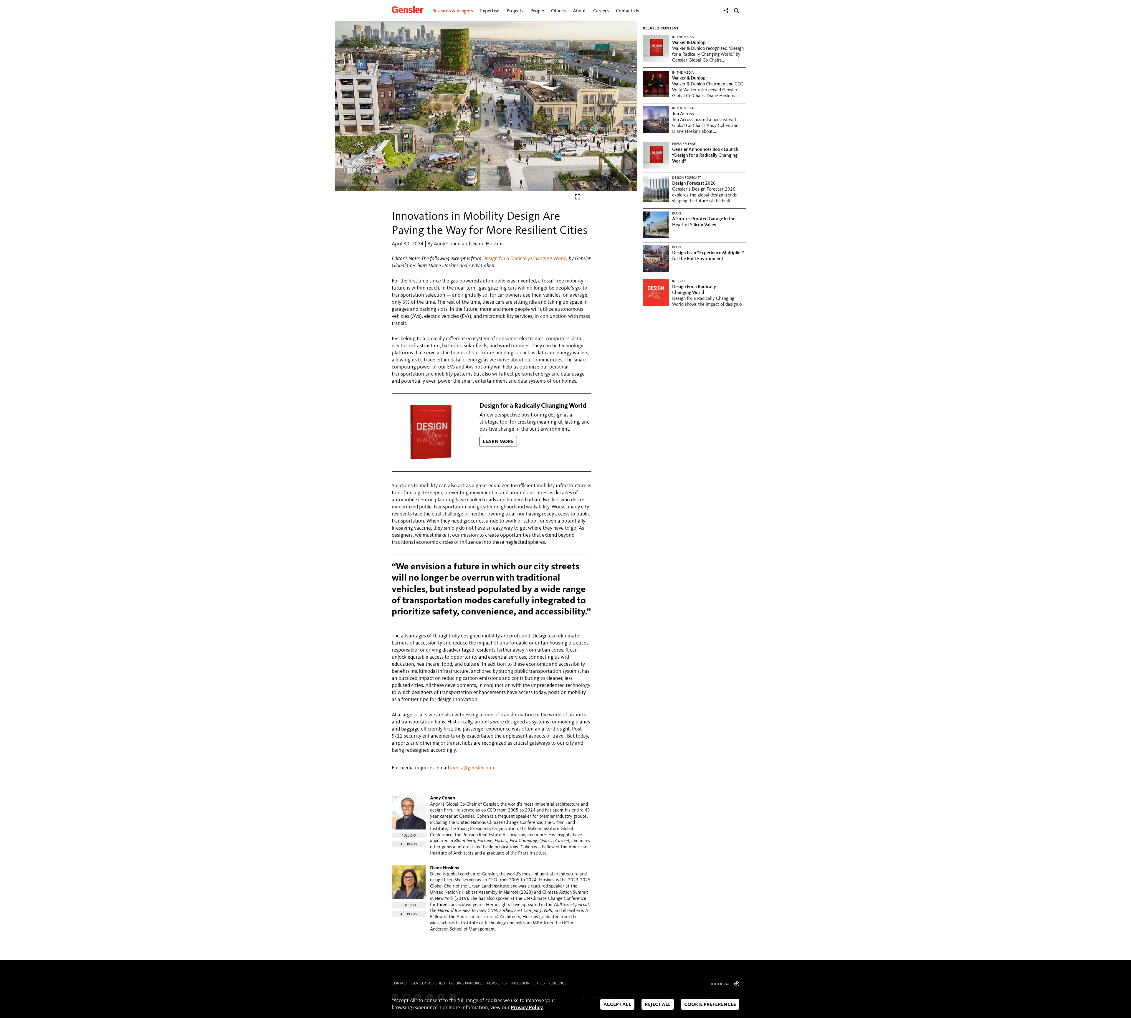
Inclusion (520, 983)
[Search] (736, 10)
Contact (400, 983)
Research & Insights (452, 11)
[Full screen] (577, 198)
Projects (515, 11)
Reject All (658, 1004)
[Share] (726, 10)
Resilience (557, 983)
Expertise (489, 11)
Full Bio (409, 835)
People (537, 11)
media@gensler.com (472, 768)
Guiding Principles (466, 983)
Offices (558, 11)
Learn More (498, 441)
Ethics (539, 983)
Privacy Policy (527, 1007)
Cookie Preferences (710, 1004)
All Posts (408, 844)
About (579, 11)
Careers (601, 11)
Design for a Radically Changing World (524, 258)
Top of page (721, 984)
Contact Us (627, 11)
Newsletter (497, 983)
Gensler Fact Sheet (428, 983)
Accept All (617, 1004)
